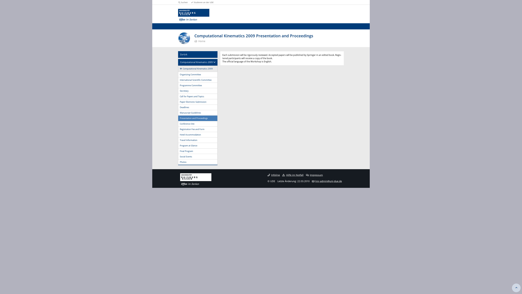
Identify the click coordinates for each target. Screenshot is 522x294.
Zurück (183, 54)
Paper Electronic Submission (193, 101)
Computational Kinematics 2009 (196, 62)
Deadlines (184, 107)
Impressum (316, 175)
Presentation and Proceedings (194, 118)
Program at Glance (188, 145)
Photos (183, 162)
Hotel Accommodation (190, 134)
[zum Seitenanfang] (516, 288)
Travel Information (188, 140)
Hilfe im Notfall (295, 175)
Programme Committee (191, 85)
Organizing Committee (190, 74)
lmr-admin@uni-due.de (328, 181)
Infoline (275, 175)
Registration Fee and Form (192, 129)
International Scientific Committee (196, 80)
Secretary (184, 90)
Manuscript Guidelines (190, 112)
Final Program (186, 151)
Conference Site (187, 123)
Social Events (186, 156)
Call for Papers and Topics (192, 96)
